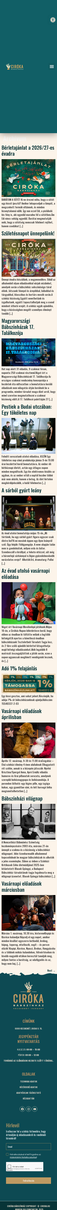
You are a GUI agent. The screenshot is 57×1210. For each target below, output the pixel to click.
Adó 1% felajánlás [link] (19, 668)
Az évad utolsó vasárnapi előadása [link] (26, 573)
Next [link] (51, 970)
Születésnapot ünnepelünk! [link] (28, 233)
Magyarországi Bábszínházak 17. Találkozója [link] (18, 326)
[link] (53, 20)
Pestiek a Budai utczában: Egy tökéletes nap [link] (27, 409)
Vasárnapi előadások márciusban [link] (21, 886)
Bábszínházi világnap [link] (22, 798)
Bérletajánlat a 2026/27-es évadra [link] (28, 150)
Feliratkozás (28, 1180)
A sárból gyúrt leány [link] (21, 490)
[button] (51, 66)
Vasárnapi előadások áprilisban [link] (21, 713)
